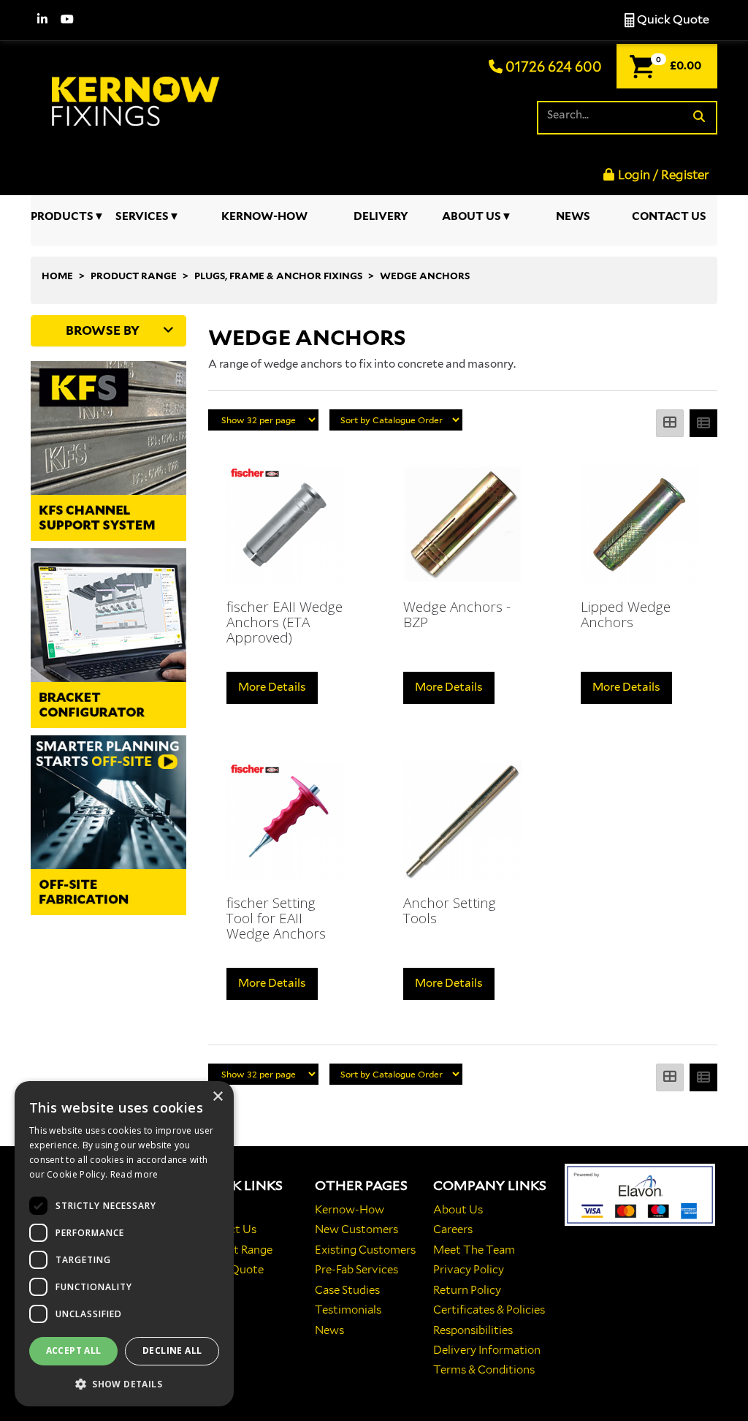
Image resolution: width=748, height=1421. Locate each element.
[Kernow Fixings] (138, 95)
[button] (124, 1383)
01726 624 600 (552, 66)
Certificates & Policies (489, 1309)
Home (213, 1209)
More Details (272, 687)
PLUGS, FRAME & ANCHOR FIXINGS (278, 275)
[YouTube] (67, 20)
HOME (57, 275)
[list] (703, 423)
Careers (453, 1229)
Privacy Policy (468, 1269)
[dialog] (124, 1243)
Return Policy (467, 1290)
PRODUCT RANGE (134, 275)
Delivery (381, 216)
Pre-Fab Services (356, 1269)
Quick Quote (672, 19)
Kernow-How (264, 216)
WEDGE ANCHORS (425, 275)
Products (62, 216)
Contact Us (669, 216)
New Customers (356, 1229)
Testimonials (348, 1309)
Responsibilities (473, 1330)
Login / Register (663, 174)
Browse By (103, 330)
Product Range (234, 1250)
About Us (471, 216)
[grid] (670, 423)
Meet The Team (474, 1250)
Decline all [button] (172, 1350)
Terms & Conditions (484, 1369)
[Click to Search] (699, 117)
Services (142, 216)
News (573, 216)
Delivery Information (487, 1350)
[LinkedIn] (42, 20)
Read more (134, 1174)
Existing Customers (365, 1250)
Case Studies (347, 1290)
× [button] (217, 1096)
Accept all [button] (74, 1350)
